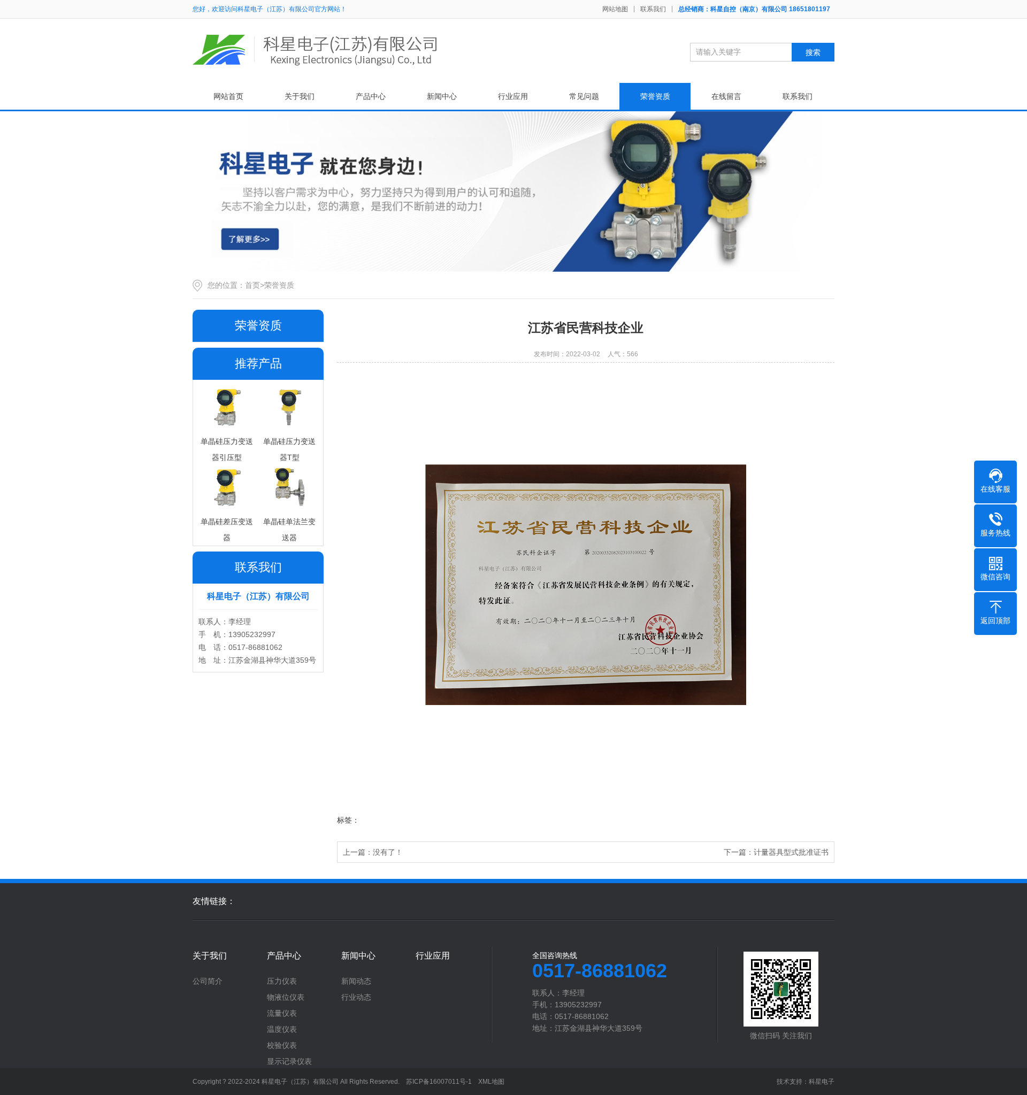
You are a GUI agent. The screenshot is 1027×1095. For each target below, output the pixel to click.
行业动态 (356, 997)
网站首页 (228, 96)
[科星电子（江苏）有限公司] (316, 49)
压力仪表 (282, 981)
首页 (252, 285)
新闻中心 (442, 96)
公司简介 (208, 981)
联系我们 (653, 9)
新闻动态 (356, 981)
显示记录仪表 (289, 1061)
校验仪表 (282, 1045)
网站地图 (615, 9)
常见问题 (584, 96)
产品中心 (371, 96)
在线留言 (726, 96)
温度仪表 (282, 1029)
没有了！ (388, 852)
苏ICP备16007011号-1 (439, 1081)
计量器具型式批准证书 (791, 852)
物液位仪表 (285, 997)
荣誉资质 (655, 96)
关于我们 (300, 96)
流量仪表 (282, 1013)
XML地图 (491, 1081)
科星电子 (821, 1081)
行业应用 (513, 96)
